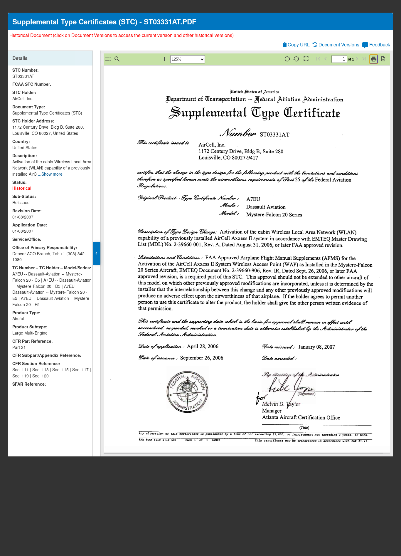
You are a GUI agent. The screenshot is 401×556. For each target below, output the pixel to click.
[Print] (374, 59)
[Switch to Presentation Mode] (305, 59)
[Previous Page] (325, 59)
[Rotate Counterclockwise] (296, 59)
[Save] (383, 59)
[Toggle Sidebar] (108, 59)
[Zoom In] (164, 59)
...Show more (50, 174)
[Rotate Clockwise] (287, 59)
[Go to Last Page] (364, 59)
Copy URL (299, 44)
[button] (96, 253)
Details (20, 58)
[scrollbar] (91, 207)
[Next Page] (356, 59)
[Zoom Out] (155, 59)
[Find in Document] (117, 59)
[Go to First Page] (318, 59)
